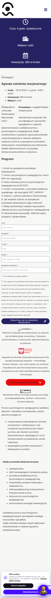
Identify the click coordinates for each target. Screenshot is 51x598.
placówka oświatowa (9, 265)
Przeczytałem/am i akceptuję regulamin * (16, 276)
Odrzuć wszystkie (18, 585)
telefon (4, 255)
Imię (3, 223)
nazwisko (5, 234)
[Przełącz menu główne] (45, 9)
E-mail (4, 244)
